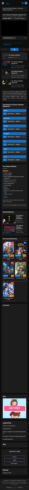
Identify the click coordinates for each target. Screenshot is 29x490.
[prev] (5, 49)
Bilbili (10, 174)
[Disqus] (14, 328)
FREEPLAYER (11, 113)
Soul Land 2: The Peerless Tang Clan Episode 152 (14, 436)
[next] (24, 49)
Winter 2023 (11, 183)
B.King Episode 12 (7, 428)
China (9, 185)
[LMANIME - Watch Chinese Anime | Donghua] (7, 4)
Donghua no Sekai (7, 472)
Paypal (14, 460)
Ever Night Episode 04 (8, 439)
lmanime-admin (7, 18)
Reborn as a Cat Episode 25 (9, 425)
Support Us (9, 487)
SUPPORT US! (7, 44)
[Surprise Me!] (26, 3)
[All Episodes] (14, 49)
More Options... (14, 463)
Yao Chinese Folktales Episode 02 (19, 217)
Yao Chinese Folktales (20, 18)
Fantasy (5, 197)
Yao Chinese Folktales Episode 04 (19, 227)
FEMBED (18, 113)
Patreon (14, 456)
